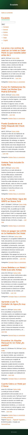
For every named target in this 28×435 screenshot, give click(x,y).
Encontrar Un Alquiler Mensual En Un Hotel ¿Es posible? (12, 343)
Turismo (5, 35)
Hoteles (5, 32)
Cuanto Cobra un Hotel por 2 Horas (13, 385)
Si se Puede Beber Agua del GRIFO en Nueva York (14, 200)
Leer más (18, 78)
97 (16, 419)
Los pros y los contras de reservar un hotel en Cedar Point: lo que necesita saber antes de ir (13, 51)
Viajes (5, 37)
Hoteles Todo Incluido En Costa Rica (12, 163)
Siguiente (22, 419)
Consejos (6, 27)
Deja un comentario (19, 82)
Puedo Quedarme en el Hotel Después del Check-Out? (13, 126)
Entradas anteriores (7, 417)
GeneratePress (5, 424)
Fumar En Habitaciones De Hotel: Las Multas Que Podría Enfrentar (13, 89)
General (5, 29)
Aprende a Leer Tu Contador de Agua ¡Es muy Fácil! (13, 304)
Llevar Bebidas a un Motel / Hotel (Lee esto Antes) (13, 268)
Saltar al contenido (7, 12)
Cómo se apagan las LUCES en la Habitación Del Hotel (13, 232)
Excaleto (5, 18)
